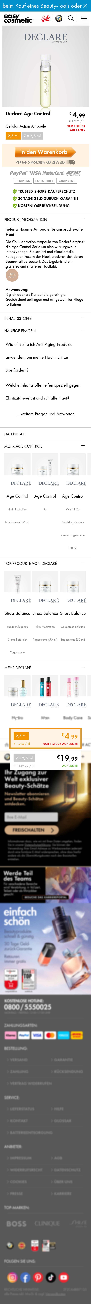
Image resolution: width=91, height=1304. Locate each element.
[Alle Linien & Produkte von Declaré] (45, 38)
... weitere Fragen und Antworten (45, 413)
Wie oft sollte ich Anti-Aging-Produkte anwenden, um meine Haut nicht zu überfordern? (39, 357)
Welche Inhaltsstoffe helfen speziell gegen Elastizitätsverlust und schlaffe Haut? (43, 391)
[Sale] (46, 19)
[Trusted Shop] (59, 19)
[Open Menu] (19, 19)
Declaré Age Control (28, 113)
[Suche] (71, 19)
